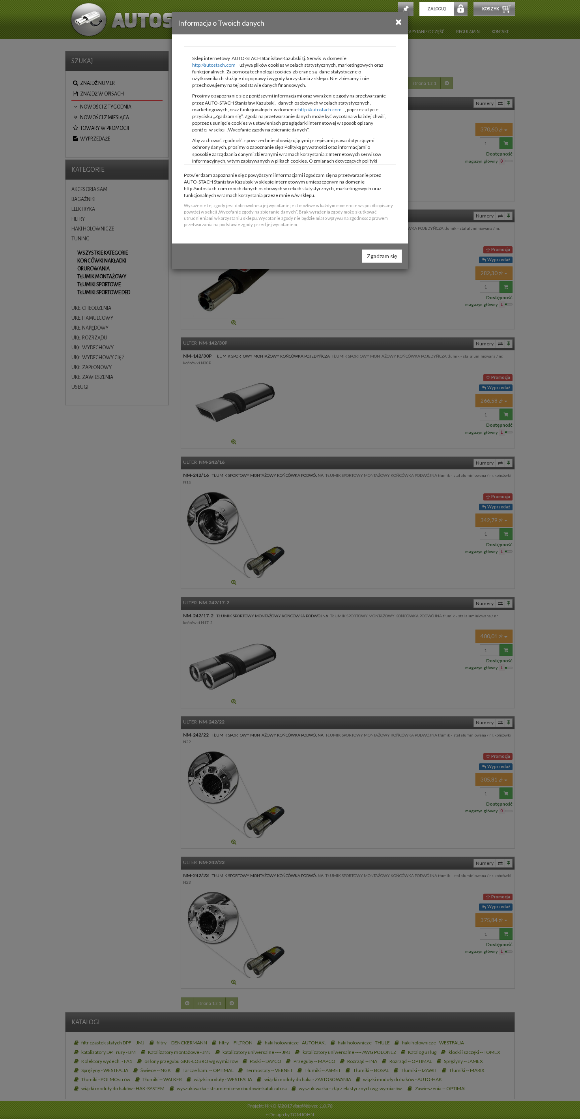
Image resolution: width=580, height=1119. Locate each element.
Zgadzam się (382, 256)
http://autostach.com (214, 65)
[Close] (398, 21)
